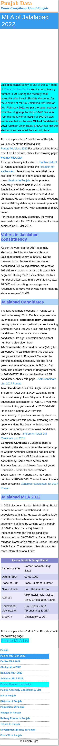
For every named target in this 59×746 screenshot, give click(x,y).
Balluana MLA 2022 (11, 672)
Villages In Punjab (10, 712)
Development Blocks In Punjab (17, 729)
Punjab (4, 650)
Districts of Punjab (11, 701)
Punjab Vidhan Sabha (17, 89)
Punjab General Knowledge (16, 684)
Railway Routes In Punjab (15, 718)
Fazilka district (48, 162)
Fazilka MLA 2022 (10, 661)
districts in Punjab (19, 180)
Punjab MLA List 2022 (14, 148)
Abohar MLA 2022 (10, 667)
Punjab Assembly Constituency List (20, 689)
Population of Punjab (12, 707)
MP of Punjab (8, 695)
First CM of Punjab (11, 735)
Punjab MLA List (15, 640)
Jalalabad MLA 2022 (11, 678)
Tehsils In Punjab (10, 724)
